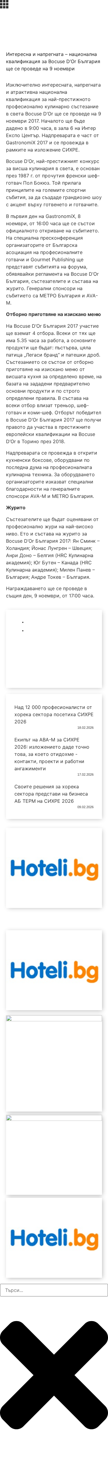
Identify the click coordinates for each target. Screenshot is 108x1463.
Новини (34, 630)
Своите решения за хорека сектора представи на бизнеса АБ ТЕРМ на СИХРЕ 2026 (51, 794)
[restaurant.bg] (54, 1119)
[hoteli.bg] (54, 906)
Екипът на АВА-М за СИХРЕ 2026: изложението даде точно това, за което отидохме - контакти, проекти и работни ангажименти (51, 754)
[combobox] (54, 1290)
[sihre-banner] (54, 1020)
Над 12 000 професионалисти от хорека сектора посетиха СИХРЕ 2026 (54, 714)
